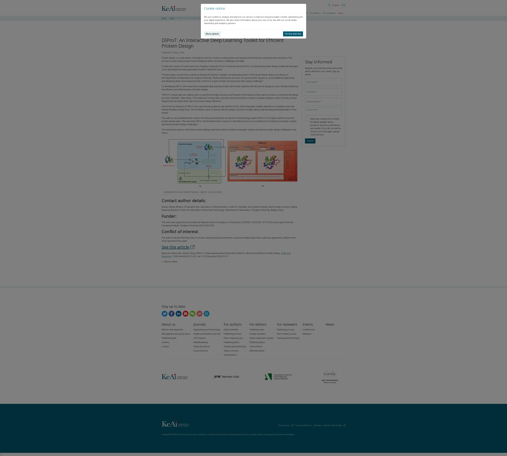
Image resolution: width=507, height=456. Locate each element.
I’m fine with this (293, 33)
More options (212, 33)
